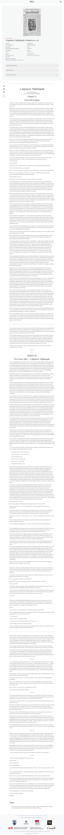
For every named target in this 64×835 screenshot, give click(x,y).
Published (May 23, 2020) (4, 96)
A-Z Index (45, 815)
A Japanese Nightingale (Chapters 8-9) (15, 60)
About (18, 815)
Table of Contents (32, 74)
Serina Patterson (35, 833)
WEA (32, 1)
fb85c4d (41, 817)
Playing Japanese (9, 38)
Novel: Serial (30, 52)
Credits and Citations (32, 65)
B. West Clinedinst (31, 45)
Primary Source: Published (33, 55)
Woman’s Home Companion (12, 48)
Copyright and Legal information (30, 815)
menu (61, 2)
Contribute (22, 815)
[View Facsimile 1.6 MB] (32, 35)
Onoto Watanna (9, 45)
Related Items (32, 70)
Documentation (40, 815)
